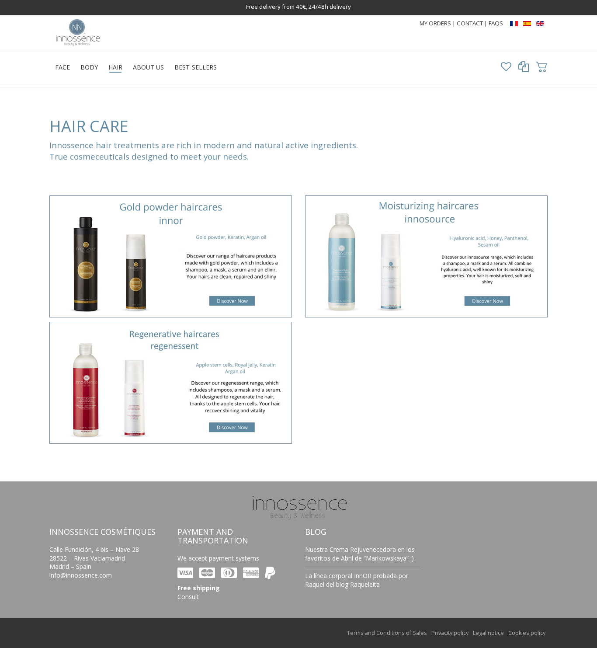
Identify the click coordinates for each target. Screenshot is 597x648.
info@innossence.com (80, 575)
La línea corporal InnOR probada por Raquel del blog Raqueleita (356, 580)
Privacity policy (450, 633)
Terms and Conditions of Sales (387, 633)
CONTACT (470, 23)
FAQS (496, 23)
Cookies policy (526, 633)
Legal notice (488, 633)
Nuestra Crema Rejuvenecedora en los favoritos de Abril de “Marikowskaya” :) (360, 553)
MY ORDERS (435, 23)
